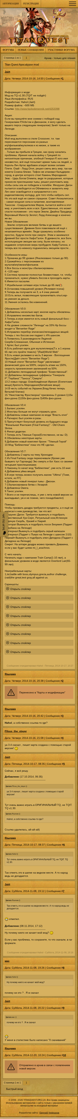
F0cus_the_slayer (16, 731)
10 (64, 1055)
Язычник (10, 674)
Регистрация (31, 3)
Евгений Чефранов (49, 1113)
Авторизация (10, 3)
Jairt (7, 71)
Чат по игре (3, 522)
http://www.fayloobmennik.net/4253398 (37, 108)
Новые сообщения (31, 50)
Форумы (8, 50)
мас (7, 960)
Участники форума (61, 50)
